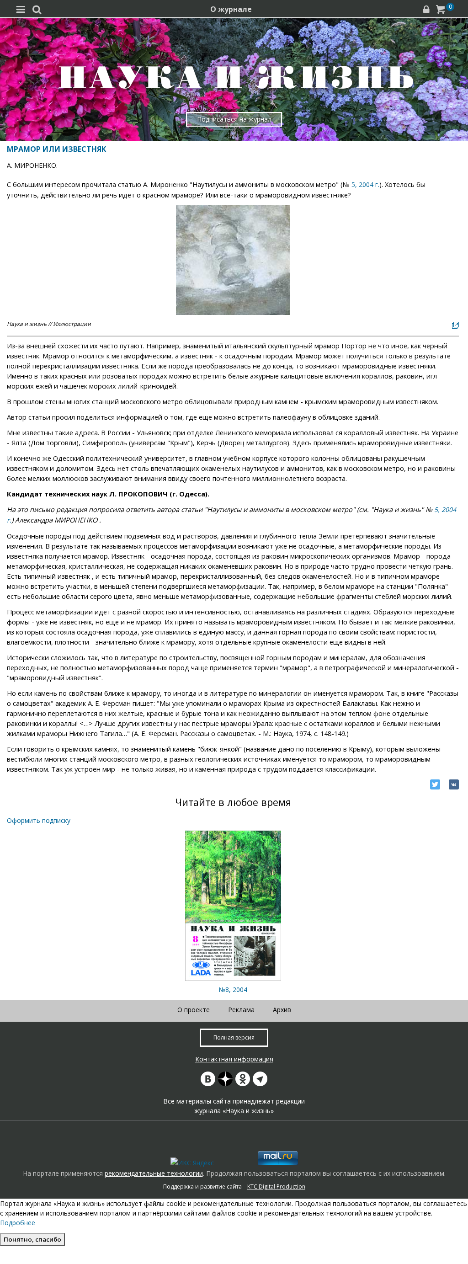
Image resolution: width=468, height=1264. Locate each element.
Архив (282, 1009)
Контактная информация (234, 1059)
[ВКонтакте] (454, 784)
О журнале (231, 9)
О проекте (193, 1009)
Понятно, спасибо (32, 1239)
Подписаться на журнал (234, 119)
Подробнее (17, 1222)
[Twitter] (435, 784)
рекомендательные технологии (154, 1173)
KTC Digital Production (276, 1186)
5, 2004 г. (365, 184)
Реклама (241, 1009)
